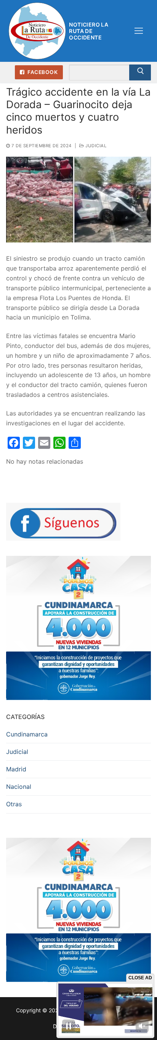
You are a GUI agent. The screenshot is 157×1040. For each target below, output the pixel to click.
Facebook (42, 72)
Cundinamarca (27, 734)
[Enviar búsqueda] (140, 72)
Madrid (16, 769)
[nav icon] (139, 31)
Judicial (95, 145)
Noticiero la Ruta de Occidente (88, 31)
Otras (14, 804)
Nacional (18, 786)
